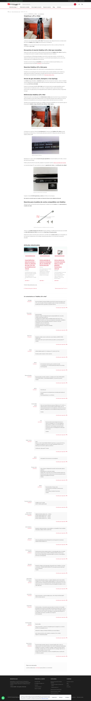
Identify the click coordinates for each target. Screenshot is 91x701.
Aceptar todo (54, 697)
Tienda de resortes (70, 681)
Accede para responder (61, 307)
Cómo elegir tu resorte (36, 7)
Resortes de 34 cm (54, 687)
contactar (39, 63)
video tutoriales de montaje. (60, 162)
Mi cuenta (68, 686)
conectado (37, 667)
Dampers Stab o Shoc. (49, 74)
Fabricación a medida (24, 7)
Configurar (67, 697)
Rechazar (61, 697)
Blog (54, 7)
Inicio (10, 11)
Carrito (68, 685)
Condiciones (73, 697)
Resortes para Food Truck (60, 288)
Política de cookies (80, 697)
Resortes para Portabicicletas (56, 689)
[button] (3, 698)
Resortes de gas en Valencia (31, 288)
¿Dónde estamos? (38, 686)
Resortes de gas (13, 7)
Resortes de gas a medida (55, 691)
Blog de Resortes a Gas (16, 11)
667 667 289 (37, 681)
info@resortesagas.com (39, 683)
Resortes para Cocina (54, 693)
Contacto (59, 7)
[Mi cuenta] (79, 4)
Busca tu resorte (47, 7)
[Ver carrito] (82, 4)
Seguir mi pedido (38, 688)
